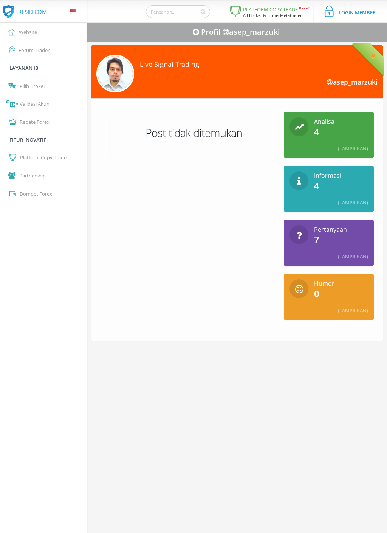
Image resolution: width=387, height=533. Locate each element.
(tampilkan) (353, 148)
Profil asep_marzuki (240, 32)
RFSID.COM (32, 11)
